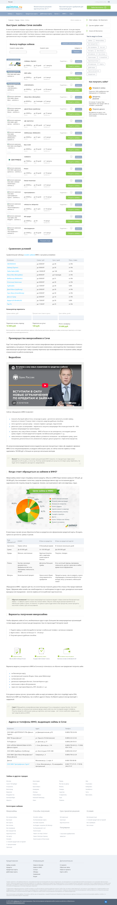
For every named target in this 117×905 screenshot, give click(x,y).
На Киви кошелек (38, 822)
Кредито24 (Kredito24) (14, 300)
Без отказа (100, 50)
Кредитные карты (32, 14)
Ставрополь (63, 795)
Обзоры (35, 872)
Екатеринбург (10, 797)
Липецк (35, 792)
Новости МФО (37, 867)
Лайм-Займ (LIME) (13, 271)
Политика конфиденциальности (15, 903)
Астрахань (9, 786)
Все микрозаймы (11, 817)
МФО (64, 14)
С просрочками (11, 844)
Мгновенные (92, 64)
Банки (56, 14)
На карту (91, 50)
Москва (8, 781)
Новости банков (38, 865)
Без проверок (92, 47)
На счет (102, 47)
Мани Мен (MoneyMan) (15, 275)
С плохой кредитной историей (16, 842)
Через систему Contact (40, 833)
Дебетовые (91, 67)
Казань (35, 784)
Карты (102, 64)
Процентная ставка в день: (42, 313)
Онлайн (8, 839)
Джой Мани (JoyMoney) (14, 289)
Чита (87, 792)
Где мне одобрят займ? (96, 25)
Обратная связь (65, 867)
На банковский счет (39, 828)
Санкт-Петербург (11, 784)
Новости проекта (65, 869)
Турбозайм (10, 286)
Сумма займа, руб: (12, 313)
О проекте (63, 865)
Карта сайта (64, 872)
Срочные (9, 847)
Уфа (87, 781)
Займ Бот (63, 836)
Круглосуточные (93, 61)
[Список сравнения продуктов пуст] (109, 2)
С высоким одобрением (67, 833)
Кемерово (36, 789)
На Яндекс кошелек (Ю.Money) (42, 825)
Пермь (61, 781)
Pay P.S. (9, 304)
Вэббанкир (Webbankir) (14, 278)
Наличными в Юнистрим (41, 839)
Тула (60, 797)
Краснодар (36, 781)
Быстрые (9, 820)
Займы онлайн (11, 865)
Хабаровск (89, 786)
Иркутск (8, 800)
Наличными (92, 57)
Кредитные (91, 74)
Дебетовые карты (46, 14)
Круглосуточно (11, 833)
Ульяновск (89, 784)
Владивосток (10, 795)
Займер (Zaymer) (12, 267)
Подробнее (63, 61)
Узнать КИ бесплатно (95, 31)
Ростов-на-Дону (64, 784)
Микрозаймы (100, 40)
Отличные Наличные (14, 282)
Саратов (61, 792)
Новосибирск (37, 795)
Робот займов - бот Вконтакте (98, 20)
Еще (71, 14)
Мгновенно (91, 54)
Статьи (35, 869)
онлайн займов (29, 255)
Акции (35, 876)
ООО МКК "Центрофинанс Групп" (18, 764)
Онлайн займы (38, 817)
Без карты (9, 822)
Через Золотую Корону (40, 836)
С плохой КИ (103, 57)
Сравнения (36, 874)
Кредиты (19, 14)
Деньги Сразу (11, 297)
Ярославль (89, 795)
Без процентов (93, 44)
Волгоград (9, 789)
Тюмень (61, 800)
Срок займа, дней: (65, 313)
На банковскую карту (39, 820)
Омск (34, 800)
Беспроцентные (92, 817)
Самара (61, 789)
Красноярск (36, 786)
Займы (10, 14)
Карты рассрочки (93, 71)
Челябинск (89, 789)
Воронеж (9, 792)
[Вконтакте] (105, 902)
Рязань (61, 786)
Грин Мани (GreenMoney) (15, 293)
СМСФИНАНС (11, 264)
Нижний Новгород (38, 797)
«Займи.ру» (16, 901)
